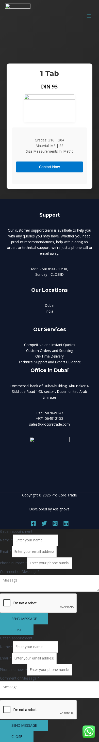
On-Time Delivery (49, 356)
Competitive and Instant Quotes (49, 344)
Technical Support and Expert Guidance (49, 362)
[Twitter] (44, 523)
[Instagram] (55, 523)
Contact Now (49, 166)
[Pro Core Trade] (17, 16)
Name (6, 540)
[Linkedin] (66, 523)
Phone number (13, 562)
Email (6, 551)
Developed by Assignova (49, 509)
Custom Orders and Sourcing (49, 350)
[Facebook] (33, 523)
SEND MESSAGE (24, 618)
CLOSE (16, 629)
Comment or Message (20, 571)
